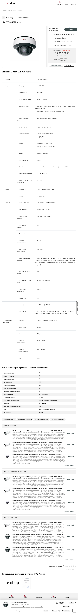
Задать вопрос (77, 306)
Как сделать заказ (21, 611)
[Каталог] (3, 3)
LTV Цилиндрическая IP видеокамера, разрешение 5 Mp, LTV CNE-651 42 (37, 431)
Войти (66, 4)
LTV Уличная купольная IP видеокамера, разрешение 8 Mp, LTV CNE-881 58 (37, 547)
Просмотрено (66, 611)
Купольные (42, 403)
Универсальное (43, 394)
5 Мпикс (41, 406)
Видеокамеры (10, 18)
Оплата (25, 597)
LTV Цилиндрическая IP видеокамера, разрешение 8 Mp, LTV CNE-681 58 (37, 442)
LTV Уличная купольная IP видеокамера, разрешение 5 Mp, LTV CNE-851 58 (37, 534)
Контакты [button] (59, 4)
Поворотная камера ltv (25, 419)
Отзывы (12, 611)
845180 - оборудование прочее (48, 400)
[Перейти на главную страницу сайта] (15, 3)
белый (41, 412)
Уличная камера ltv (9, 419)
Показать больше (69, 465)
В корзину (69, 65)
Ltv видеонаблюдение (58, 419)
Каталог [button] (11, 597)
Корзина (73, 4)
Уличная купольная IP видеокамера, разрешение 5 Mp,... (27, 607)
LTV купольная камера (41, 419)
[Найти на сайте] (74, 10)
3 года (41, 397)
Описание (5, 611)
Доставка (39, 597)
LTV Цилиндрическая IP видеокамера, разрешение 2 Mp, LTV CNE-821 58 (37, 454)
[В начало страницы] (74, 610)
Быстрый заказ (56, 65)
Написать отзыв (69, 569)
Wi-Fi (40, 391)
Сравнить (45, 611)
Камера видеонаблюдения (47, 409)
